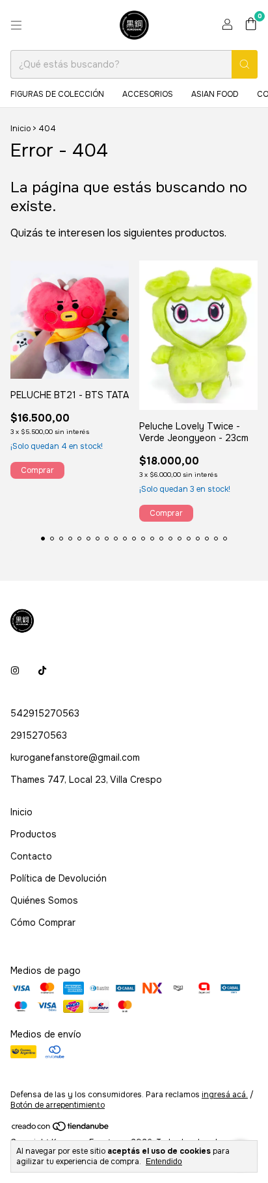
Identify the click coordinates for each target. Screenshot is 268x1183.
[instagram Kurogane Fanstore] (15, 670)
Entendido (164, 1161)
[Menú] (16, 25)
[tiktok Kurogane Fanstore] (42, 670)
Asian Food (215, 94)
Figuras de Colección (57, 94)
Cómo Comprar (42, 922)
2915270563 (38, 735)
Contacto (31, 856)
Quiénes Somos (44, 900)
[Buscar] (245, 64)
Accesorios (147, 94)
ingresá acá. (225, 1094)
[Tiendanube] (60, 1130)
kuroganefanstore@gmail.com (75, 757)
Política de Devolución (58, 878)
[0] (251, 25)
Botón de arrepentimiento (57, 1105)
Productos (33, 834)
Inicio (20, 128)
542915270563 (44, 713)
